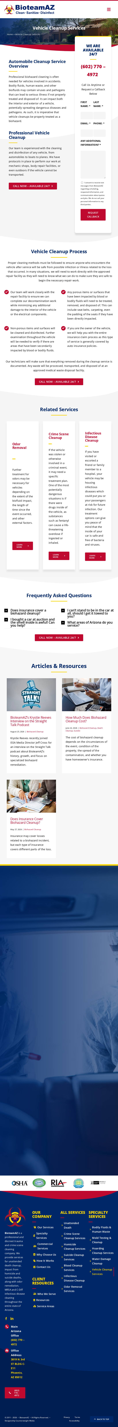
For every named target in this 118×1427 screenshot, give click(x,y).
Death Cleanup (91, 701)
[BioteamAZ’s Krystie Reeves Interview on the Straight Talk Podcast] (31, 694)
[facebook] (6, 1318)
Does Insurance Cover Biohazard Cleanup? (26, 821)
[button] (30, 611)
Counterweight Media (25, 1420)
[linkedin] (12, 1318)
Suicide (102, 701)
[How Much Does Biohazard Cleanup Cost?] (86, 694)
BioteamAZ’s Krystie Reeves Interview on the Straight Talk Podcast (30, 721)
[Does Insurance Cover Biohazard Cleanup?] (31, 796)
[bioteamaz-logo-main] (29, 6)
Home (10, 34)
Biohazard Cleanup (31, 701)
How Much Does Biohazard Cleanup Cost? (86, 719)
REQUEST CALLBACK (93, 214)
